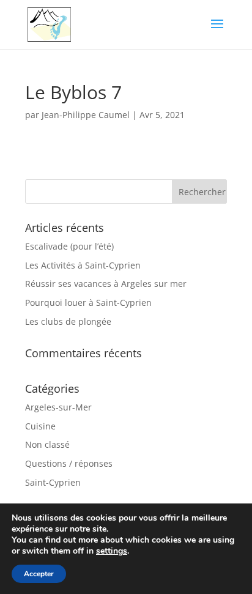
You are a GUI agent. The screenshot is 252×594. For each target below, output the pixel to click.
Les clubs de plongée (68, 321)
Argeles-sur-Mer (58, 407)
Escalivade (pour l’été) (69, 246)
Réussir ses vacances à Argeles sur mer (106, 283)
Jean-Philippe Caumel (86, 115)
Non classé (47, 444)
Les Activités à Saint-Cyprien (83, 265)
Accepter (39, 574)
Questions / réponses (69, 463)
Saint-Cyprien (53, 482)
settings (111, 551)
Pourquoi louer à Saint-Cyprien (88, 302)
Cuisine (40, 426)
